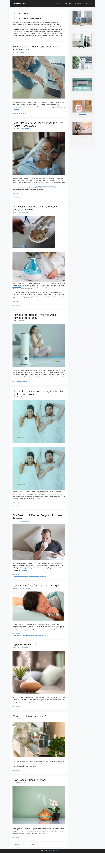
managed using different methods (45, 186)
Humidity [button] (58, 3)
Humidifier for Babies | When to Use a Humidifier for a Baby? (34, 316)
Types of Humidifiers (24, 644)
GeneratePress (62, 850)
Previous (15, 844)
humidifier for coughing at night (40, 635)
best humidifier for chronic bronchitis (23, 635)
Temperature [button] (78, 3)
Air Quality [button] (68, 3)
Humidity (25, 113)
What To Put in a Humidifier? (29, 716)
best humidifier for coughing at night (37, 576)
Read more (17, 109)
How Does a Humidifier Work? (29, 779)
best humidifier (16, 287)
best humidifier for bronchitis (21, 576)
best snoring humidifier (44, 182)
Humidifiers (19, 113)
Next (33, 844)
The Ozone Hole (19, 4)
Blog (15, 113)
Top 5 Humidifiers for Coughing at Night (35, 585)
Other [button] (87, 3)
